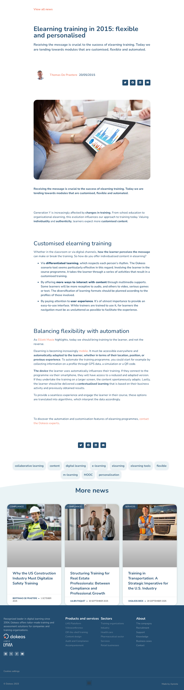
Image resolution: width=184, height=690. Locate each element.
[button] (125, 82)
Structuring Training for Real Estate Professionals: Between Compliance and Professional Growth (90, 583)
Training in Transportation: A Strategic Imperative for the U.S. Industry (148, 581)
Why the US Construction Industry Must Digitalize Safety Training (34, 578)
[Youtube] (22, 654)
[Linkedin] (6, 654)
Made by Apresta (170, 683)
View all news (43, 9)
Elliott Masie (46, 340)
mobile (83, 351)
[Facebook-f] (17, 654)
